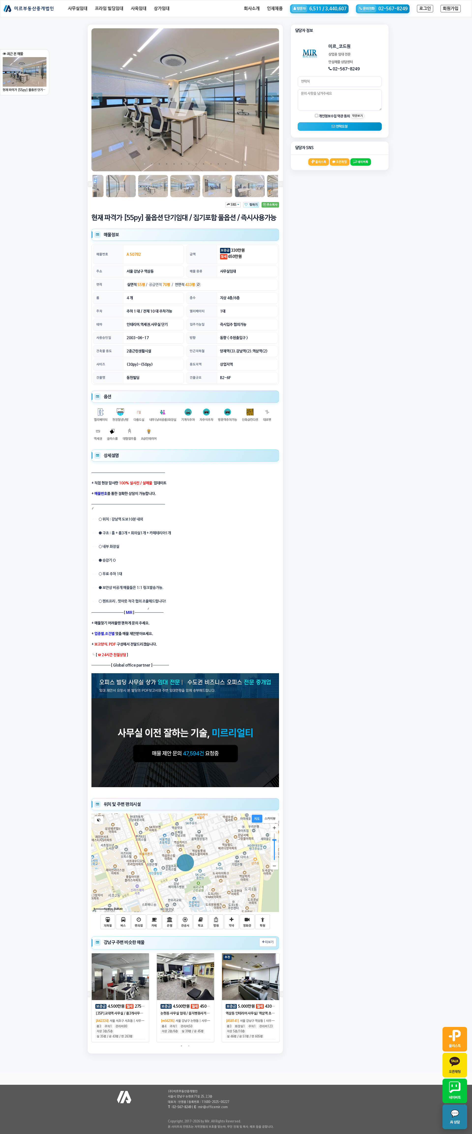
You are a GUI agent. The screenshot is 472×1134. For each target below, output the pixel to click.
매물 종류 (196, 271)
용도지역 (196, 364)
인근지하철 (197, 351)
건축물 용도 (104, 351)
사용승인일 (103, 338)
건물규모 (196, 378)
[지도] (257, 819)
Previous (95, 97)
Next (270, 97)
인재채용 (275, 8)
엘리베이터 (197, 311)
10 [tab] (210, 163)
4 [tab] (166, 163)
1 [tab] (144, 163)
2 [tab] (151, 163)
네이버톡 (362, 162)
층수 (193, 298)
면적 (99, 285)
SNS (233, 205)
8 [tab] (196, 163)
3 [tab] (159, 163)
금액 (193, 254)
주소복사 (272, 205)
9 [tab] (203, 163)
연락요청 (341, 126)
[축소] (274, 866)
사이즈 (100, 364)
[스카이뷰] (270, 819)
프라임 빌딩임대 (109, 8)
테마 (99, 324)
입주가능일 (197, 324)
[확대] (274, 828)
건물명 (100, 378)
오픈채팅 (341, 162)
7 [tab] (188, 163)
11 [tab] (218, 163)
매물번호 (102, 254)
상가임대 (162, 8)
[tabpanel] (185, 99)
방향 (193, 338)
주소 (99, 271)
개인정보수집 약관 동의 (334, 116)
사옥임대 (139, 8)
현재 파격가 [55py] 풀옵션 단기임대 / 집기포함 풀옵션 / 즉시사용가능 (24, 90)
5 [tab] (174, 163)
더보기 (268, 942)
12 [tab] (225, 163)
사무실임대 (78, 8)
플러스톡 (320, 162)
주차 (99, 311)
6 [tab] (181, 163)
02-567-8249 (346, 69)
